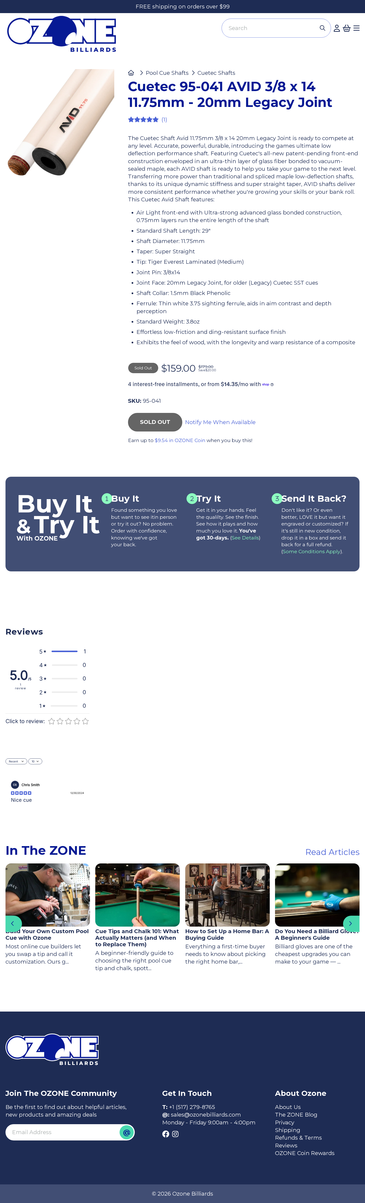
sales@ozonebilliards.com (206, 1114)
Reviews (286, 1145)
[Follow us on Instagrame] (175, 1134)
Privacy (284, 1122)
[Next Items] (351, 924)
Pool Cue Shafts (167, 73)
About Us (288, 1107)
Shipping (287, 1130)
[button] (63, 651)
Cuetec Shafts (216, 73)
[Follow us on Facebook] (165, 1134)
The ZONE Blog (296, 1114)
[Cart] (347, 28)
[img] (21, 793)
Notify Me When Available (220, 422)
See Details (245, 538)
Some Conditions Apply (311, 551)
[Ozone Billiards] (64, 37)
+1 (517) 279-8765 (192, 1107)
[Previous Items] (13, 924)
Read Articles (332, 852)
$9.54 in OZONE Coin (180, 440)
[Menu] (356, 28)
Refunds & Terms (298, 1137)
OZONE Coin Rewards (305, 1153)
